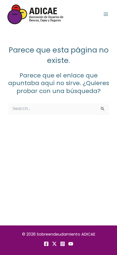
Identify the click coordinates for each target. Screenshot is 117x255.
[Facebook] (46, 243)
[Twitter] (54, 243)
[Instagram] (62, 243)
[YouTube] (70, 243)
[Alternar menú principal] (106, 14)
